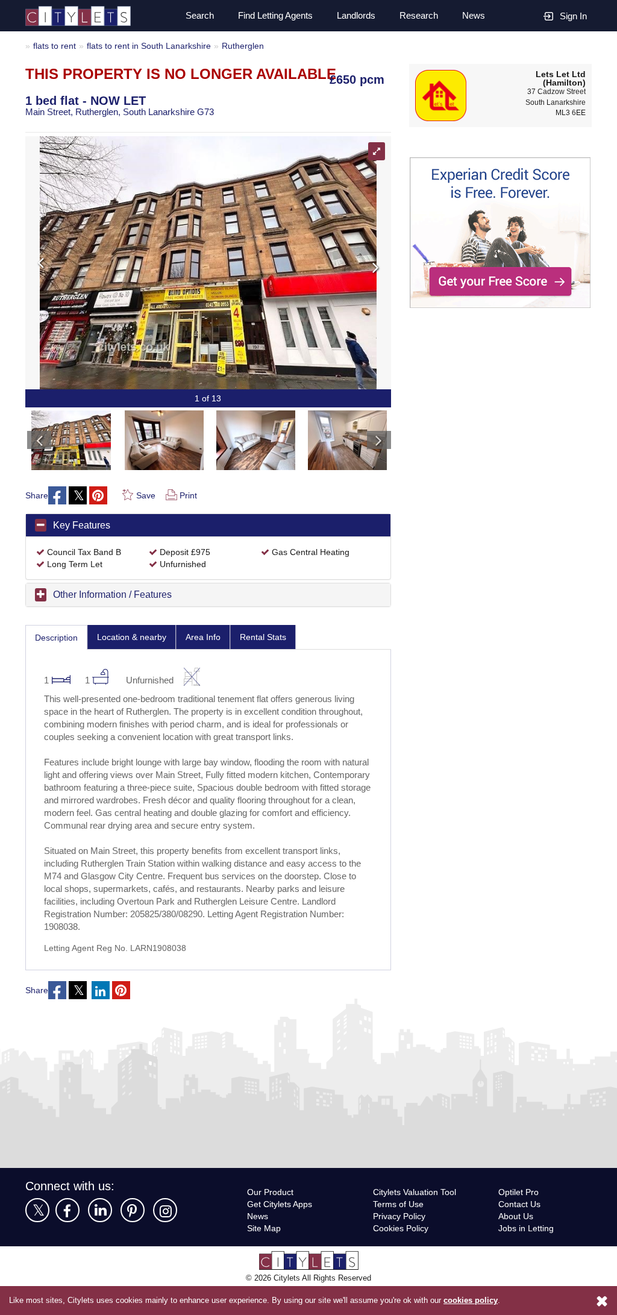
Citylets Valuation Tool (417, 1218)
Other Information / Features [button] (118, 594)
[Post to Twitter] (78, 496)
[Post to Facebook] (58, 496)
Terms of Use (399, 1230)
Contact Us (520, 1230)
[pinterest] (133, 1237)
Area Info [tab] (211, 637)
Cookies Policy (401, 1254)
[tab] (208, 526)
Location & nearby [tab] (137, 637)
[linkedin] (100, 1237)
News (473, 16)
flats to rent (56, 45)
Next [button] (293, 262)
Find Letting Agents (270, 16)
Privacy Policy (400, 1242)
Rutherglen (254, 45)
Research (418, 16)
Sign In (573, 16)
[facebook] (67, 1237)
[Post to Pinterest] (99, 496)
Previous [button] (123, 262)
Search (193, 16)
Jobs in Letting (527, 1254)
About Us (516, 1242)
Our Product (271, 1218)
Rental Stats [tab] (273, 637)
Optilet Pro (520, 1218)
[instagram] (165, 1237)
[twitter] (37, 1237)
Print (189, 495)
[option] (71, 437)
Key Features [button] (82, 525)
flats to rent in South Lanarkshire (155, 45)
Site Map (265, 1254)
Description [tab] (58, 638)
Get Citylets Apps (281, 1230)
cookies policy (470, 1300)
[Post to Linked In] (101, 1017)
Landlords (355, 16)
